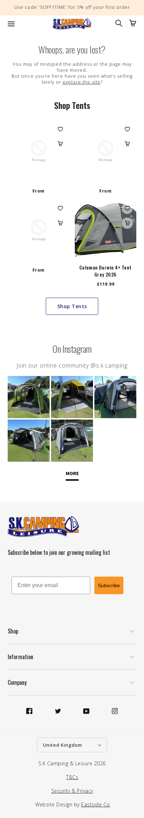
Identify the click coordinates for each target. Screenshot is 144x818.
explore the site (82, 82)
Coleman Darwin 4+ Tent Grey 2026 (105, 271)
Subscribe (109, 585)
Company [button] (17, 682)
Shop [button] (13, 631)
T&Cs (72, 777)
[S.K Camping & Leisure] (72, 24)
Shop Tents (72, 306)
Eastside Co (95, 804)
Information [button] (20, 657)
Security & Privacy (72, 790)
